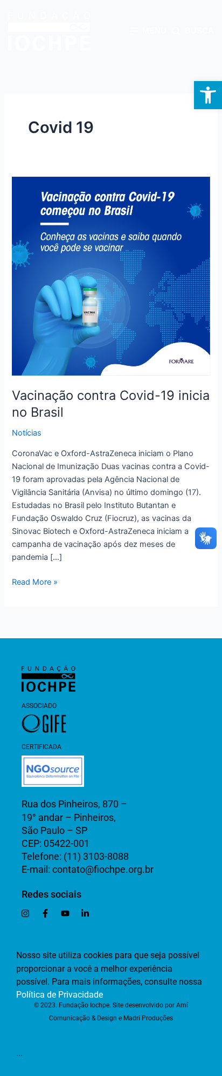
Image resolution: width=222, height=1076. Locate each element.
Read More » (35, 581)
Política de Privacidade (59, 995)
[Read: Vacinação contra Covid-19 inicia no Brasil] (111, 275)
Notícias (26, 433)
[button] (208, 95)
